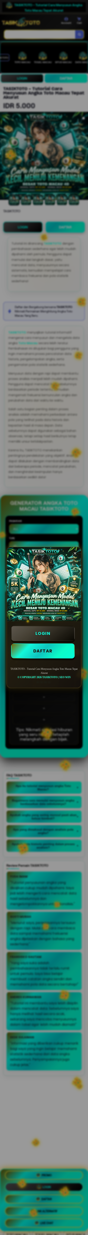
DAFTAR (43, 651)
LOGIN (43, 633)
